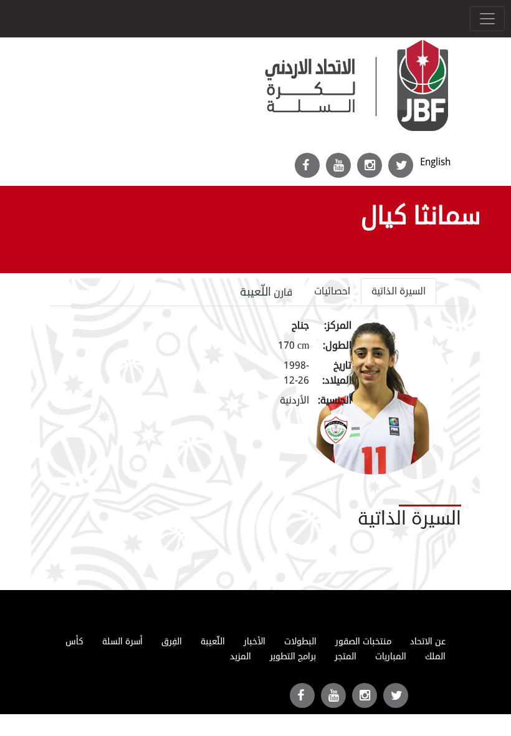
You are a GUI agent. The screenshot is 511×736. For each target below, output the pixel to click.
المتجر (345, 656)
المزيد (240, 656)
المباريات (390, 656)
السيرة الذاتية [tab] (398, 291)
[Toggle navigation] (487, 18)
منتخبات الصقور (363, 641)
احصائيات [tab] (332, 291)
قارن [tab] (266, 292)
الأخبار (254, 641)
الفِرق (171, 641)
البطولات (300, 641)
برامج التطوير (293, 656)
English (435, 162)
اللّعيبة (213, 641)
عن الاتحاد (428, 641)
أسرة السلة (122, 641)
